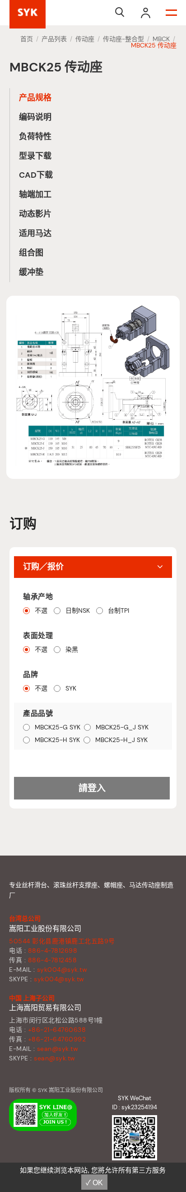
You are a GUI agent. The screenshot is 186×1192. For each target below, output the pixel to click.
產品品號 (38, 713)
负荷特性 (35, 136)
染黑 (71, 649)
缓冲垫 (31, 272)
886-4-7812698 (53, 950)
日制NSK (77, 611)
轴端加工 (35, 194)
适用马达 (35, 233)
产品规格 (35, 97)
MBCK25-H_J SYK (121, 740)
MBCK (161, 39)
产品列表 (54, 39)
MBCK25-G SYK (57, 727)
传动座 (84, 39)
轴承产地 (38, 596)
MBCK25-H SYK (57, 740)
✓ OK (94, 1183)
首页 (26, 39)
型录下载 (35, 156)
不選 (41, 611)
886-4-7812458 (52, 960)
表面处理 (38, 635)
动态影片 (35, 213)
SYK (70, 688)
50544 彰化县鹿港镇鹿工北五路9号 (62, 941)
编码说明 (35, 117)
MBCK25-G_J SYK (122, 727)
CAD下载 (36, 175)
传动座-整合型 (123, 39)
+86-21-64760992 (57, 1039)
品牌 (30, 674)
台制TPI (118, 611)
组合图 (31, 252)
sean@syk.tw (58, 1049)
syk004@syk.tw (62, 969)
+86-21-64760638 (57, 1030)
